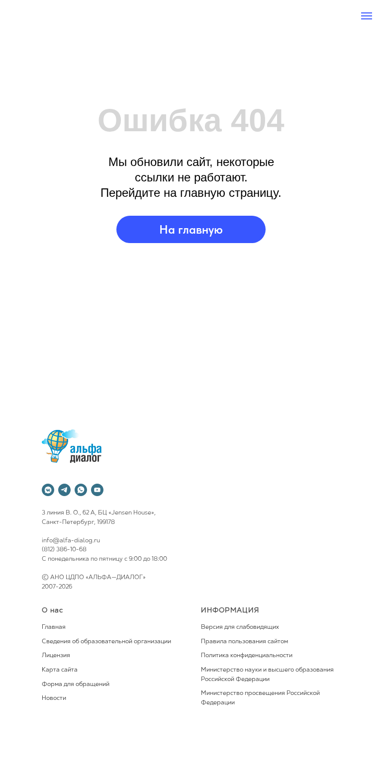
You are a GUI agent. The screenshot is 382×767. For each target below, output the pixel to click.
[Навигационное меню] (366, 15)
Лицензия (56, 656)
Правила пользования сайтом (244, 642)
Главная (54, 627)
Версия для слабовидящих (240, 627)
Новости (54, 698)
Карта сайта (60, 670)
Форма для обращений (75, 684)
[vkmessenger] (48, 490)
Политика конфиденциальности (246, 656)
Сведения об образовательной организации (106, 642)
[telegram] (64, 490)
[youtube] (97, 490)
